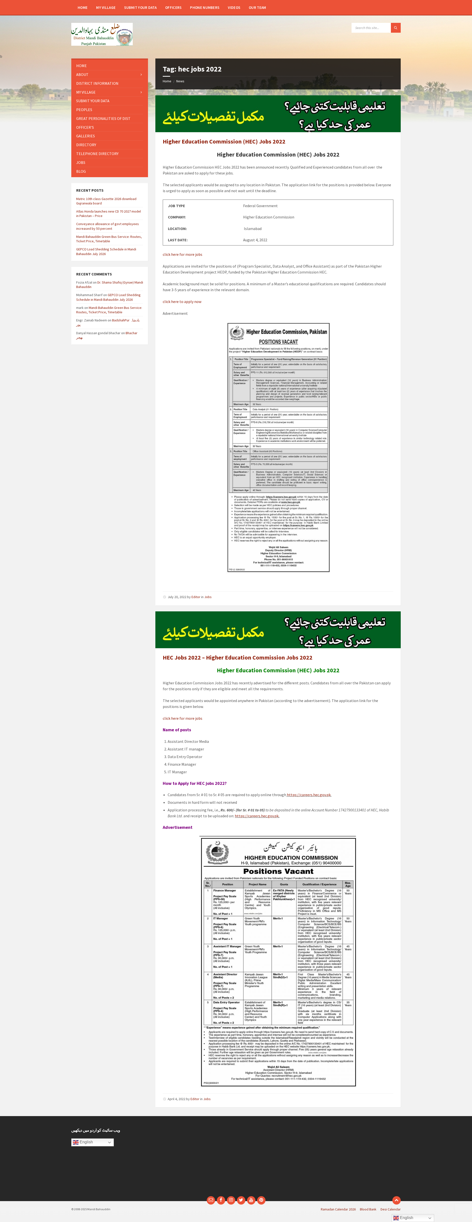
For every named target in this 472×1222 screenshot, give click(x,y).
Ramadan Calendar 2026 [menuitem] (338, 1209)
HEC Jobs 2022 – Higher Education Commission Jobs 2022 (237, 657)
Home (167, 81)
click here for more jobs (182, 254)
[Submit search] (396, 28)
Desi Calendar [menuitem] (391, 1209)
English (86, 1142)
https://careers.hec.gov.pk (308, 794)
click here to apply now (182, 301)
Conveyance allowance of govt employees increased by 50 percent (107, 226)
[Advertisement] (193, 1158)
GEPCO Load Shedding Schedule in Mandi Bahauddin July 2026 (108, 297)
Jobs (208, 597)
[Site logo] (102, 44)
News (180, 81)
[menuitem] (82, 7)
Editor (196, 597)
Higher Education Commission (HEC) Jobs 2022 (224, 141)
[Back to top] (396, 1200)
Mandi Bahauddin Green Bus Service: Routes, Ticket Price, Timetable (109, 238)
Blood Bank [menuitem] (368, 1209)
